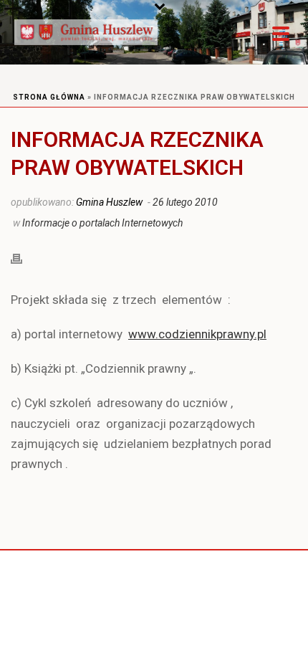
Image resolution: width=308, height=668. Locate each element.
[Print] (24, 257)
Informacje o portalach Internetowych (102, 223)
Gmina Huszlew (109, 202)
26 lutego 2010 (185, 202)
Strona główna (49, 97)
